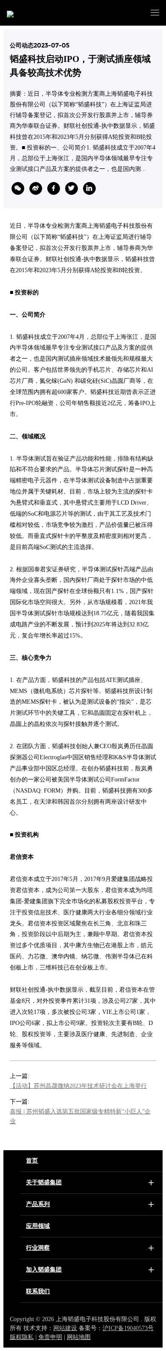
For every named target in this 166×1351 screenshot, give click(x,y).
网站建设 (65, 1328)
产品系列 (38, 1204)
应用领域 (38, 1226)
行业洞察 (38, 1248)
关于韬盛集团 (44, 1182)
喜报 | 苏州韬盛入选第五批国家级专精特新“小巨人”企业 (80, 1116)
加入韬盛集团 (44, 1269)
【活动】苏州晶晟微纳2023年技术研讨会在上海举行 (78, 1086)
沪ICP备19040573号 (128, 1328)
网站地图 (79, 1337)
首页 (32, 1160)
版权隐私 (22, 1337)
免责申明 (50, 1337)
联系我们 (38, 1291)
